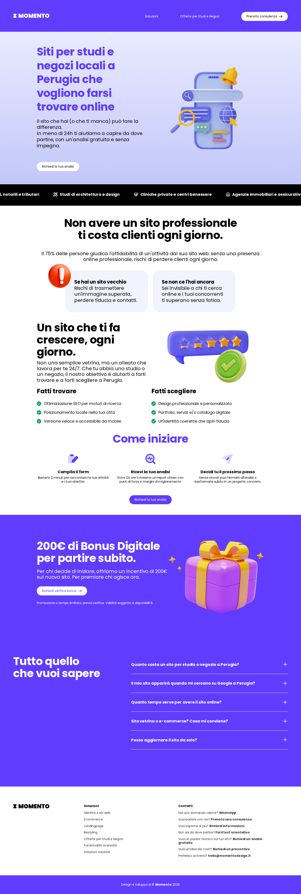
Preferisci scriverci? (214, 856)
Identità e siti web (97, 813)
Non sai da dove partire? (214, 832)
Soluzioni (151, 16)
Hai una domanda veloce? (207, 813)
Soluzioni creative (97, 852)
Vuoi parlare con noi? (214, 819)
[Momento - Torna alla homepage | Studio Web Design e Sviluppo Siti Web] (31, 16)
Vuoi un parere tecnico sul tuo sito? (220, 841)
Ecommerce (93, 819)
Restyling (90, 832)
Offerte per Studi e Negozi (199, 16)
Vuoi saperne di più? (211, 826)
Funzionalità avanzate (100, 845)
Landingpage (93, 826)
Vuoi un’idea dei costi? (214, 849)
